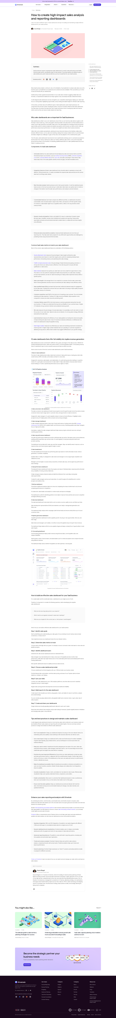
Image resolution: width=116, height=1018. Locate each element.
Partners (75, 992)
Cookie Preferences (81, 1014)
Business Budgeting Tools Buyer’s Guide (95, 1001)
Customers (63, 4)
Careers (75, 999)
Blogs (33, 10)
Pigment (59, 989)
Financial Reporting (46, 984)
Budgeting (44, 989)
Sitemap (88, 1014)
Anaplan (59, 984)
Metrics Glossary (93, 994)
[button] (39, 4)
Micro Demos (93, 984)
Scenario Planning (45, 999)
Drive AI (75, 989)
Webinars (92, 987)
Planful (59, 994)
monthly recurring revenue (61, 155)
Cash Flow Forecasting (46, 994)
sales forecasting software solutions (67, 809)
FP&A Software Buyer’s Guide (93, 997)
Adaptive (59, 987)
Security (75, 994)
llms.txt (92, 1014)
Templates (92, 992)
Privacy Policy (74, 1014)
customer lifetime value (45, 157)
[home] (19, 5)
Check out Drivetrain (36, 859)
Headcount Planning (46, 992)
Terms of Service (98, 1014)
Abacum (59, 992)
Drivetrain (33, 814)
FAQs (75, 997)
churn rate (56, 157)
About (75, 984)
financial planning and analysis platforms (44, 807)
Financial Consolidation (46, 997)
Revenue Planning (45, 987)
